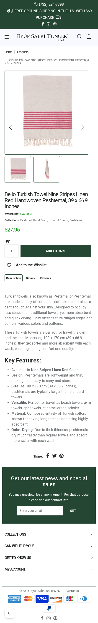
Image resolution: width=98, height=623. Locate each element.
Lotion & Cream (58, 220)
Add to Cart (56, 251)
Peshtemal (76, 220)
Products (22, 52)
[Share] (47, 456)
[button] (10, 127)
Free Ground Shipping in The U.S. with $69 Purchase (53, 14)
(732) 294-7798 (51, 4)
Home (8, 52)
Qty (7, 241)
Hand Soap (40, 220)
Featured (26, 220)
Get (73, 510)
